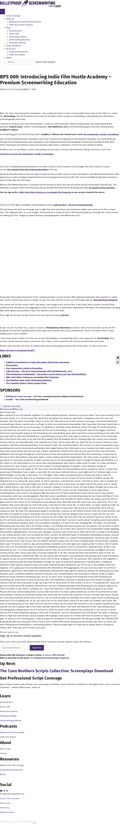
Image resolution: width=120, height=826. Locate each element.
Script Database (13, 45)
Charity (3, 753)
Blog (8, 28)
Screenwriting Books (18, 51)
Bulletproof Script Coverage (12, 765)
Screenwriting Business (19, 39)
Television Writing (17, 43)
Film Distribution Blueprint (106, 300)
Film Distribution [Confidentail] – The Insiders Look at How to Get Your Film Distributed (46, 374)
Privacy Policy (5, 803)
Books (3, 774)
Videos (9, 57)
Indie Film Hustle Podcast (21, 25)
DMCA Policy (4, 808)
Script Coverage (13, 16)
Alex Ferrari (5, 749)
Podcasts (10, 19)
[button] (10, 66)
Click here (64, 315)
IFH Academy (12, 365)
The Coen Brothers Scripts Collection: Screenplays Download (56, 670)
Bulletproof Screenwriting (12, 89)
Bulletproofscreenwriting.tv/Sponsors (51, 658)
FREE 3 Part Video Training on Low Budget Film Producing (45, 192)
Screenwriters (15, 31)
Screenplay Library (17, 37)
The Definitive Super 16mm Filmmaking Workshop (28, 380)
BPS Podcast (59, 655)
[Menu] (2, 11)
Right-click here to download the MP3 (17, 350)
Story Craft (14, 33)
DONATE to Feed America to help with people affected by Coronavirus (37, 362)
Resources (10, 49)
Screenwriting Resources (11, 770)
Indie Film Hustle (17, 54)
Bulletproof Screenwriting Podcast (25, 22)
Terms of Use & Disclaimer (10, 799)
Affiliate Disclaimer (7, 812)
